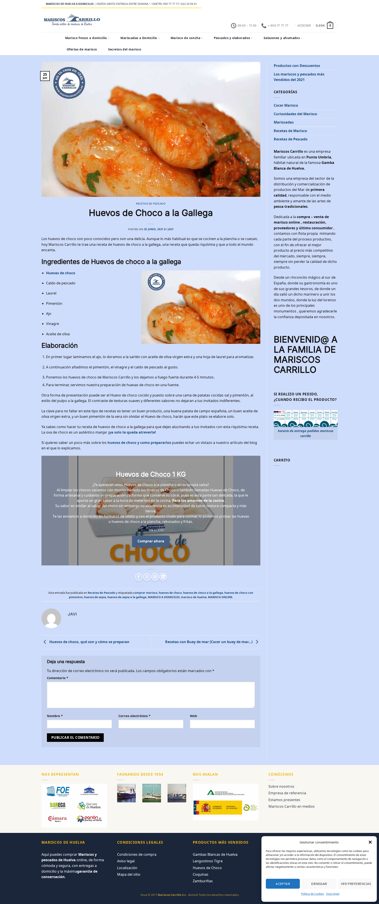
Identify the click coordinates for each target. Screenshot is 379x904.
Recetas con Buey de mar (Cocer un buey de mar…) (209, 641)
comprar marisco (145, 593)
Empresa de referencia (287, 793)
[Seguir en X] (314, 4)
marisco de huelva (194, 597)
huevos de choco (170, 593)
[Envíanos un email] (318, 4)
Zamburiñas (203, 881)
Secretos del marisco (124, 49)
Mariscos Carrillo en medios (291, 806)
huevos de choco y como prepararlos (139, 442)
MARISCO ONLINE (220, 597)
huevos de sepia (95, 597)
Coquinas (200, 874)
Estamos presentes (284, 799)
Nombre (55, 716)
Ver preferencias (356, 883)
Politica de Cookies (312, 894)
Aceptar (283, 883)
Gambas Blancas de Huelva (215, 854)
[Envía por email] (155, 577)
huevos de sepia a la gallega (127, 597)
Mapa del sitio (128, 874)
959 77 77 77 (171, 4)
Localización (127, 867)
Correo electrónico (134, 716)
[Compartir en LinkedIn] (163, 577)
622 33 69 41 (189, 4)
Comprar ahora (151, 541)
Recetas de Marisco (290, 130)
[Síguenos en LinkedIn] (331, 4)
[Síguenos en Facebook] (306, 4)
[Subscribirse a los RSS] (327, 4)
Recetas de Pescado (151, 203)
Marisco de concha (185, 38)
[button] (370, 842)
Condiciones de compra (136, 854)
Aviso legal (332, 894)
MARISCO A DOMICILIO (164, 597)
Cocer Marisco (286, 105)
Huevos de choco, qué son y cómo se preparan (88, 641)
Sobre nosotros (281, 786)
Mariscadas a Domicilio (138, 38)
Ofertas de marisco (82, 49)
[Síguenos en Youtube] (335, 4)
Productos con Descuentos (297, 65)
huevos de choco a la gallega (203, 593)
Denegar (319, 883)
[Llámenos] (323, 4)
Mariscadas (284, 122)
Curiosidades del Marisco (295, 113)
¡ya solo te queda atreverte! (132, 432)
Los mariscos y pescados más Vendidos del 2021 (299, 77)
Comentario (57, 678)
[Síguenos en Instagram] (310, 4)
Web (193, 716)
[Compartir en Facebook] (139, 577)
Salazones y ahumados (282, 38)
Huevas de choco (60, 273)
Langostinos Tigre (208, 861)
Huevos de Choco (207, 867)
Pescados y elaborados (232, 38)
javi (170, 229)
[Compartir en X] (147, 577)
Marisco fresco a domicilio (86, 38)
